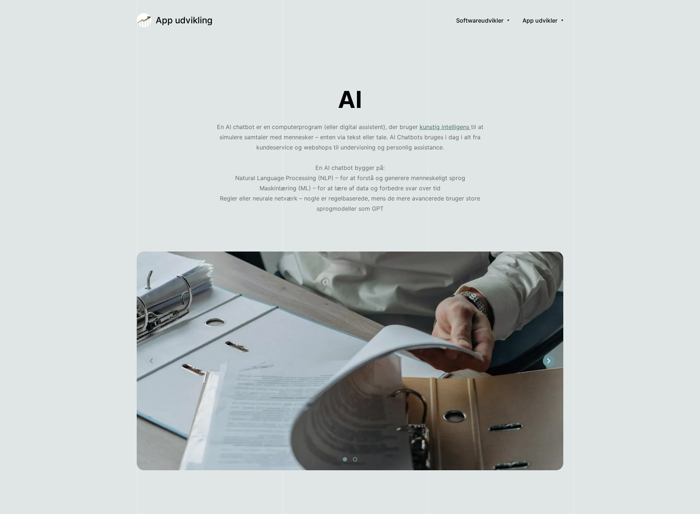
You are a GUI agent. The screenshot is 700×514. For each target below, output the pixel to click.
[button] (549, 361)
